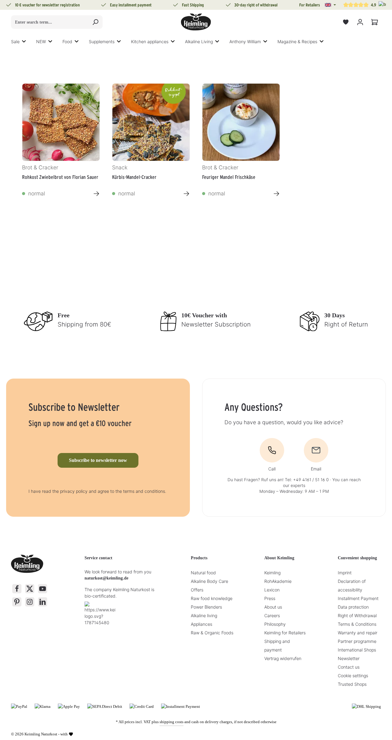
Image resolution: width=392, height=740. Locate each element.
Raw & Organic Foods (212, 632)
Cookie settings (353, 675)
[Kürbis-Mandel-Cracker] (151, 122)
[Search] (95, 22)
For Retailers (309, 4)
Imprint (345, 572)
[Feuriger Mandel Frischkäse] (241, 122)
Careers (272, 615)
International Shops (357, 649)
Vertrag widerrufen (282, 658)
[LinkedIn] (42, 601)
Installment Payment (358, 598)
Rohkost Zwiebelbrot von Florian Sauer (60, 177)
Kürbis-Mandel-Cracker (134, 177)
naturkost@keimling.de (106, 578)
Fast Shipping (193, 4)
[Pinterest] (16, 601)
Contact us (349, 667)
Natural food (203, 572)
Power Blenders (206, 607)
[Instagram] (29, 601)
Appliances (201, 624)
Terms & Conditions (357, 624)
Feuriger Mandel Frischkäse (228, 177)
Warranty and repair (357, 632)
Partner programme (357, 641)
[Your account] (360, 22)
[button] (330, 5)
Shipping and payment (277, 645)
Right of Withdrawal (357, 615)
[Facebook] (16, 588)
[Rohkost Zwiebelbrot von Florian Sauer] (61, 122)
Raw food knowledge (211, 598)
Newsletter (349, 658)
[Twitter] (29, 588)
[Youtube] (42, 588)
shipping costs (171, 721)
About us (273, 607)
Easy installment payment (131, 4)
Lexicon (272, 589)
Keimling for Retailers (285, 632)
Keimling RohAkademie (278, 577)
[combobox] (50, 22)
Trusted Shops (352, 684)
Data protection (353, 607)
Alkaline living (204, 615)
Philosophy (275, 624)
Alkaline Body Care (209, 581)
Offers (197, 589)
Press (269, 598)
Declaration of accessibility (352, 585)
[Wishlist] (345, 22)
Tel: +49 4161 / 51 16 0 (307, 479)
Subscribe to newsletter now (98, 460)
